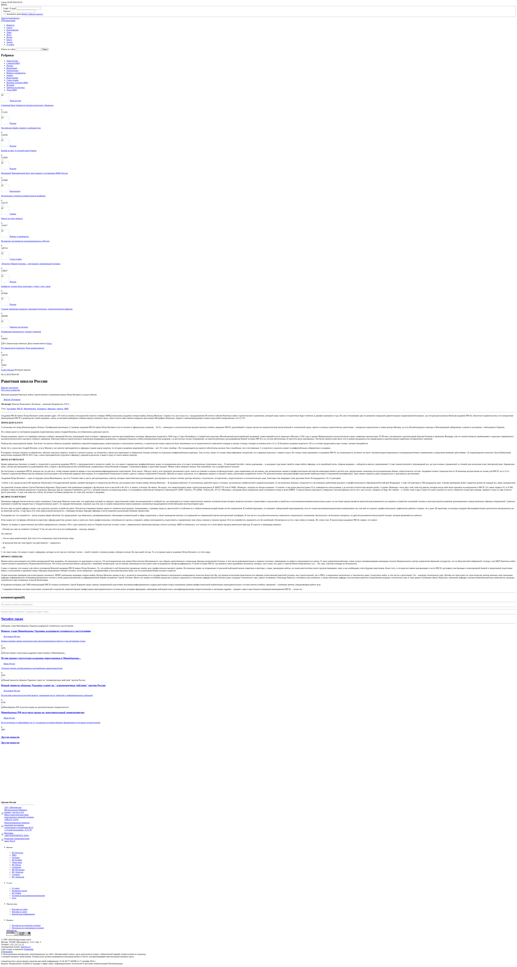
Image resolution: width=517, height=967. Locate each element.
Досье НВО (11, 90)
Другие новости (10, 737)
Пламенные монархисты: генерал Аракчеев (21, 331)
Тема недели (12, 61)
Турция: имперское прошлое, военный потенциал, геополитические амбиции (37, 309)
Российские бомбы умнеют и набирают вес (21, 128)
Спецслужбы (12, 80)
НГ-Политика (18, 870)
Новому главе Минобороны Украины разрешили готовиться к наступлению (46, 631)
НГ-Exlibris (17, 860)
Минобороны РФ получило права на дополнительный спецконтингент (43, 712)
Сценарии (16, 867)
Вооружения (12, 78)
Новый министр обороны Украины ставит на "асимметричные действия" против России (53, 685)
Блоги (9, 40)
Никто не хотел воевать (12, 218)
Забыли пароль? (35, 14)
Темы (8, 32)
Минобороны (30, 409)
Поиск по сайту (8, 49)
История (10, 85)
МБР (66, 409)
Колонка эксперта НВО (17, 83)
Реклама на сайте (20, 909)
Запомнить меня (13, 14)
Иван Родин (9, 664)
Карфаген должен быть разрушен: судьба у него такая (25, 286)
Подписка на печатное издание (26, 925)
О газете (10, 44)
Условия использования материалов (28, 895)
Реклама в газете (19, 912)
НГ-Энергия (17, 872)
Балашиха (41, 409)
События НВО (13, 63)
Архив (9, 42)
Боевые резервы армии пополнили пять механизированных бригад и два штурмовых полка (43, 641)
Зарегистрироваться (10, 18)
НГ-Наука (16, 865)
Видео (9, 37)
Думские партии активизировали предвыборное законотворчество (31, 668)
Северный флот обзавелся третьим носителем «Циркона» (27, 105)
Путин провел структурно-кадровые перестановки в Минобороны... (41, 658)
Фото (8, 35)
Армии (9, 75)
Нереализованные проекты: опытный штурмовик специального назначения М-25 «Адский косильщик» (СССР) (18, 826)
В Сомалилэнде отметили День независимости (22, 348)
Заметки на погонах (15, 87)
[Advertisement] (17, 774)
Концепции (11, 68)
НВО (14, 855)
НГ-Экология (18, 877)
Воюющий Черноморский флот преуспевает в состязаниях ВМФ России (34, 173)
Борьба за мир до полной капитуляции (18, 150)
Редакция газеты (19, 891)
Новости (10, 25)
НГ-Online (16, 893)
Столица (16, 874)
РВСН (20, 409)
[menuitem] (261, 25)
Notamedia (28, 949)
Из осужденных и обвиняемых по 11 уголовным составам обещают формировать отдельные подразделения (50, 722)
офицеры (51, 409)
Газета (9, 27)
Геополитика (12, 70)
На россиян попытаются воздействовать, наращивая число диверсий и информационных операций (47, 695)
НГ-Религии (17, 853)
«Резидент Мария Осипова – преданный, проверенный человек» (31, 264)
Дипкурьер (17, 862)
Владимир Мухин (11, 636)
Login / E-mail (9, 8)
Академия (11, 409)
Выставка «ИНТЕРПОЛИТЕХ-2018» (16, 834)
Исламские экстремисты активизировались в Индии (25, 241)
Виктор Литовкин (11, 399)
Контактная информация (23, 914)
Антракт (16, 857)
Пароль (6, 11)
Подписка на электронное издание (28, 928)
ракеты (60, 409)
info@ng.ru (26, 947)
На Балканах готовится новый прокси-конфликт (23, 196)
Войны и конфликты (16, 73)
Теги (14, 898)
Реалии (9, 66)
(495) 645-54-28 (17, 944)
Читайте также (12, 619)
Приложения (12, 30)
